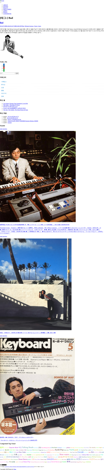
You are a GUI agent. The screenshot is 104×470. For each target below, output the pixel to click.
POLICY (5, 8)
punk (76, 450)
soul (61, 462)
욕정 (20, 447)
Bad (1, 23)
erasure (1, 459)
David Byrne (55, 462)
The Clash (72, 447)
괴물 (14, 452)
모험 (5, 452)
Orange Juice (40, 450)
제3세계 (1, 452)
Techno (76, 447)
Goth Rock (64, 447)
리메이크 (97, 452)
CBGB (97, 447)
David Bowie (84, 457)
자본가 (100, 447)
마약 (102, 454)
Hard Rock (86, 452)
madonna (88, 462)
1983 (79, 450)
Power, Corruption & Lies (14, 119)
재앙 (74, 459)
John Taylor (6, 454)
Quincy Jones (37, 26)
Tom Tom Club (73, 452)
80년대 (92, 459)
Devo (69, 452)
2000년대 (50, 459)
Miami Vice (43, 452)
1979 (45, 454)
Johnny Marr (85, 455)
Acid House (36, 447)
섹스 (92, 452)
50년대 (64, 462)
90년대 (5, 459)
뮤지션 (3, 84)
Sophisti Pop (84, 450)
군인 (39, 447)
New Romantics (98, 450)
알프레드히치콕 (40, 454)
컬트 (102, 459)
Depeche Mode (13, 447)
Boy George (64, 459)
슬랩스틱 (70, 459)
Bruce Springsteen (14, 459)
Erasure (10, 122)
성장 (13, 462)
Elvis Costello (92, 454)
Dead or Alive (97, 459)
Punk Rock (84, 459)
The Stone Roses (51, 450)
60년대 (29, 455)
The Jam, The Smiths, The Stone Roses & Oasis (15, 110)
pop (92, 450)
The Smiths (92, 447)
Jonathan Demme (29, 452)
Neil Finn (60, 459)
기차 (20, 461)
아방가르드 (12, 450)
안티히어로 (9, 457)
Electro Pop (74, 454)
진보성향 (80, 452)
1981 (8, 452)
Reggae (84, 462)
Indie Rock (16, 457)
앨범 (2, 90)
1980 (53, 454)
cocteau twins (49, 454)
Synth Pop (59, 450)
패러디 (56, 459)
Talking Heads (27, 447)
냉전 (5, 457)
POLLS (5, 12)
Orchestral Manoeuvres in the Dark (37, 461)
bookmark (59, 447)
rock (17, 452)
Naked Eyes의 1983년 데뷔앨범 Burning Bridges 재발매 (23, 121)
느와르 (89, 450)
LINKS (5, 10)
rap (40, 452)
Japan (45, 462)
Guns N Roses (81, 447)
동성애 (7, 450)
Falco (88, 459)
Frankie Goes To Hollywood (62, 452)
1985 (3, 450)
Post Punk (54, 447)
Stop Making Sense (46, 447)
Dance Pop (26, 462)
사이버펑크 (21, 450)
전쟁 (33, 459)
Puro (15, 469)
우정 (10, 462)
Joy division (53, 452)
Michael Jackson (29, 26)
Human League (43, 459)
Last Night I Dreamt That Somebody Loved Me (15, 103)
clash (19, 454)
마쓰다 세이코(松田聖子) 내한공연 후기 (14, 108)
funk (31, 450)
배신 (11, 452)
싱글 (2, 87)
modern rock (97, 454)
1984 (89, 452)
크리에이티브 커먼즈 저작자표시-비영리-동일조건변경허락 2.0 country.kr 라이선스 (19, 466)
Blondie (9, 459)
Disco (7, 462)
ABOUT (5, 5)
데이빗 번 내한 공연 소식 (10, 106)
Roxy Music (37, 459)
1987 (21, 26)
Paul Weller (86, 447)
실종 (29, 457)
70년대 (71, 450)
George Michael (36, 452)
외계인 (48, 452)
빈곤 (12, 454)
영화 (2, 96)
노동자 (16, 462)
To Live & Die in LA (13, 116)
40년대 (45, 457)
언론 (22, 461)
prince (68, 447)
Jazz (54, 457)
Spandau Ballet (3, 461)
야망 (25, 450)
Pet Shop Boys (24, 457)
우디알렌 (24, 454)
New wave (64, 454)
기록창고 (3, 81)
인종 (55, 454)
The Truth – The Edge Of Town (11, 105)
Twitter (17, 450)
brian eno (66, 450)
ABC (21, 454)
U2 (100, 452)
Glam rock (46, 450)
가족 (15, 455)
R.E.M (5, 447)
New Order (22, 452)
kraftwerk (49, 461)
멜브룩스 (29, 459)
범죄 (2, 447)
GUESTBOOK (7, 13)
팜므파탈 (60, 457)
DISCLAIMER (7, 9)
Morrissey (35, 450)
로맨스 (79, 459)
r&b (8, 447)
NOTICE (5, 6)
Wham (28, 450)
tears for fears (73, 462)
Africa (58, 454)
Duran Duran (22, 459)
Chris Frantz (40, 457)
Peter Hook (33, 454)
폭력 (68, 462)
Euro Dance (79, 454)
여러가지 (3, 93)
